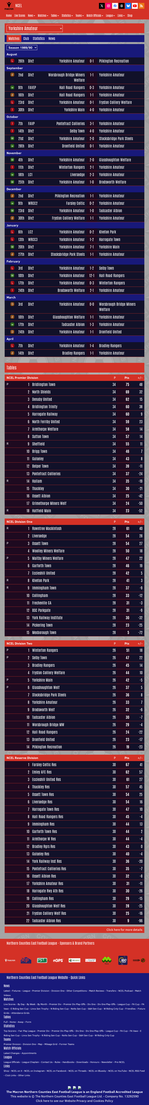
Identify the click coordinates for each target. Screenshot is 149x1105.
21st (20, 138)
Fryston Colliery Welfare (115, 102)
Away (20, 1022)
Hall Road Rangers (72, 87)
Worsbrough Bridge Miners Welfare (66, 77)
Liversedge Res (42, 802)
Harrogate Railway (44, 414)
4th (20, 160)
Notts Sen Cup (78, 1008)
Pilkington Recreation (114, 61)
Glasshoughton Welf (46, 687)
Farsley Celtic (75, 203)
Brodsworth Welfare (112, 182)
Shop (129, 16)
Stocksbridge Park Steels (116, 138)
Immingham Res (43, 824)
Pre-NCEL (120, 1062)
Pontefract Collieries (70, 123)
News (30, 16)
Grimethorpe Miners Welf (49, 503)
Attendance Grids (20, 1013)
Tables (54, 16)
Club (26, 38)
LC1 (30, 174)
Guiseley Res (40, 854)
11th (20, 167)
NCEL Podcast (125, 990)
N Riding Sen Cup (60, 1008)
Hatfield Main (41, 510)
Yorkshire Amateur (72, 61)
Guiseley (37, 458)
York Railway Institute (47, 617)
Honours (94, 1062)
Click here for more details (124, 929)
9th (20, 87)
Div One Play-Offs (106, 1004)
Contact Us (47, 1062)
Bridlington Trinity (44, 406)
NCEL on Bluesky (97, 1070)
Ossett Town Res (43, 794)
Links (120, 16)
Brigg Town (39, 451)
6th (20, 232)
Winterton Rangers (72, 167)
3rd (20, 268)
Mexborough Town (44, 632)
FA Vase (134, 1031)
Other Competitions (77, 990)
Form (28, 1022)
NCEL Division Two (19, 643)
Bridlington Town (43, 384)
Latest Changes (12, 1053)
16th (21, 95)
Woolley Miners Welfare (48, 551)
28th (21, 146)
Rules (57, 1062)
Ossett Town (40, 543)
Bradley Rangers (110, 345)
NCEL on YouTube (117, 1070)
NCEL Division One (19, 521)
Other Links (24, 1075)
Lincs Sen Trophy (40, 1008)
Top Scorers (10, 1031)
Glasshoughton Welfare (115, 160)
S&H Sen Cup (95, 1008)
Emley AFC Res (41, 772)
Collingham (40, 595)
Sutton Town (40, 436)
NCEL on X (16, 1070)
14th (21, 131)
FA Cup (135, 1004)
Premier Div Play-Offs (74, 1004)
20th (21, 247)
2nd (20, 75)
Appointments (29, 1053)
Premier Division (40, 990)
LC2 (30, 232)
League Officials (12, 1062)
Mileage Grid (50, 1044)
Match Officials (94, 16)
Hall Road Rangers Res (47, 816)
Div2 (31, 61)
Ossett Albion (41, 496)
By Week (31, 1004)
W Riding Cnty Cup (113, 1008)
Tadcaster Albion (110, 210)
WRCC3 (32, 239)
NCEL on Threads (77, 1070)
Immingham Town (44, 588)
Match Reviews (96, 990)
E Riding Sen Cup (20, 1008)
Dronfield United (73, 146)
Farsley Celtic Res (44, 764)
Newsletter (107, 1062)
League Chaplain (30, 1062)
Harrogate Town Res (45, 809)
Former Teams (66, 1044)
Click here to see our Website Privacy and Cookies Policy (74, 1101)
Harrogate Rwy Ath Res (47, 891)
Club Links (10, 1075)
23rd (21, 102)
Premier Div (55, 1004)
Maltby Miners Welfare (47, 558)
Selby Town (77, 131)
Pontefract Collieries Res (49, 868)
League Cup (124, 1004)
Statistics (66, 16)
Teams (79, 16)
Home (9, 16)
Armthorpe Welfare (45, 429)
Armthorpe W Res (44, 839)
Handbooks (68, 1062)
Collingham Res (43, 898)
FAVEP (32, 87)
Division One (57, 990)
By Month (42, 1004)
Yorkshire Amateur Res (47, 883)
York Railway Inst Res (47, 861)
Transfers (111, 990)
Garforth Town (41, 565)
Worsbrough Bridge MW (48, 724)
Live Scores (19, 16)
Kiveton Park (107, 232)
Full (6, 1022)
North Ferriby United (46, 421)
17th (21, 283)
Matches (42, 16)
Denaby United (42, 399)
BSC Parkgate (41, 610)
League (109, 16)
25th (21, 182)
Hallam (37, 481)
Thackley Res (40, 787)
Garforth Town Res (44, 831)
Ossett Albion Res (44, 876)
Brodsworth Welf (43, 709)
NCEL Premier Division (22, 377)
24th (21, 290)
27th (21, 254)
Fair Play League (26, 1031)
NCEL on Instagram (34, 1070)
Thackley (38, 488)
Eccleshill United (43, 573)
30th (21, 109)
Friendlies (130, 1008)
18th (21, 174)
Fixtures (16, 990)
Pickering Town (42, 625)
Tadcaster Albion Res (46, 920)
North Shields (41, 392)
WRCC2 (32, 203)
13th (21, 239)
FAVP (31, 123)
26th (21, 61)
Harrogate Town (109, 239)
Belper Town (40, 466)
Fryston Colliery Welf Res (49, 913)
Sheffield (38, 444)
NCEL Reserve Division (22, 758)
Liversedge (77, 174)
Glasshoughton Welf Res (48, 906)
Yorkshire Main (74, 109)
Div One (91, 1004)
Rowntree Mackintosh (47, 528)
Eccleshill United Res (46, 779)
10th (21, 275)
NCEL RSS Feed (137, 1070)
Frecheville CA (41, 603)
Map (40, 1044)
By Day (21, 1004)
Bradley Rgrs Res (43, 846)
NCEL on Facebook (56, 1070)
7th (20, 123)
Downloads (82, 1062)
